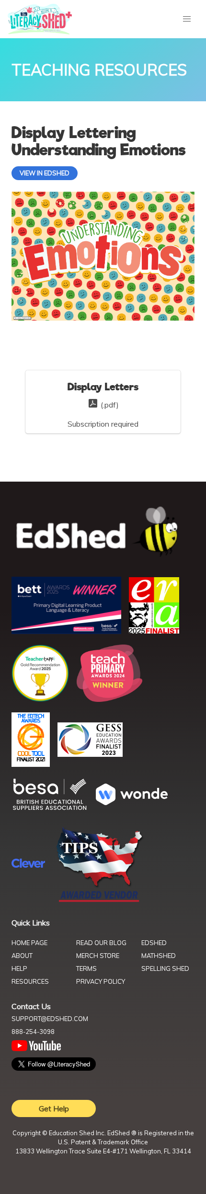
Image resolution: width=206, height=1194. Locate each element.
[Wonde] (132, 802)
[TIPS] (100, 901)
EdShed (154, 943)
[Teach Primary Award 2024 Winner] (109, 699)
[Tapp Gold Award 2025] (40, 699)
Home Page (29, 943)
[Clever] (28, 865)
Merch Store (97, 955)
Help (19, 968)
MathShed (158, 955)
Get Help (54, 1108)
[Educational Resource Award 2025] (154, 630)
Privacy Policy (100, 981)
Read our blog (101, 943)
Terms (86, 968)
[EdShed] (103, 532)
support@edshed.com (49, 1018)
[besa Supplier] (49, 809)
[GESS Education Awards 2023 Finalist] (90, 754)
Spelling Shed (165, 968)
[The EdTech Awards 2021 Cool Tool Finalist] (30, 764)
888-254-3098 (33, 1031)
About (22, 955)
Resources (30, 981)
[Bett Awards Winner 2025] (66, 631)
